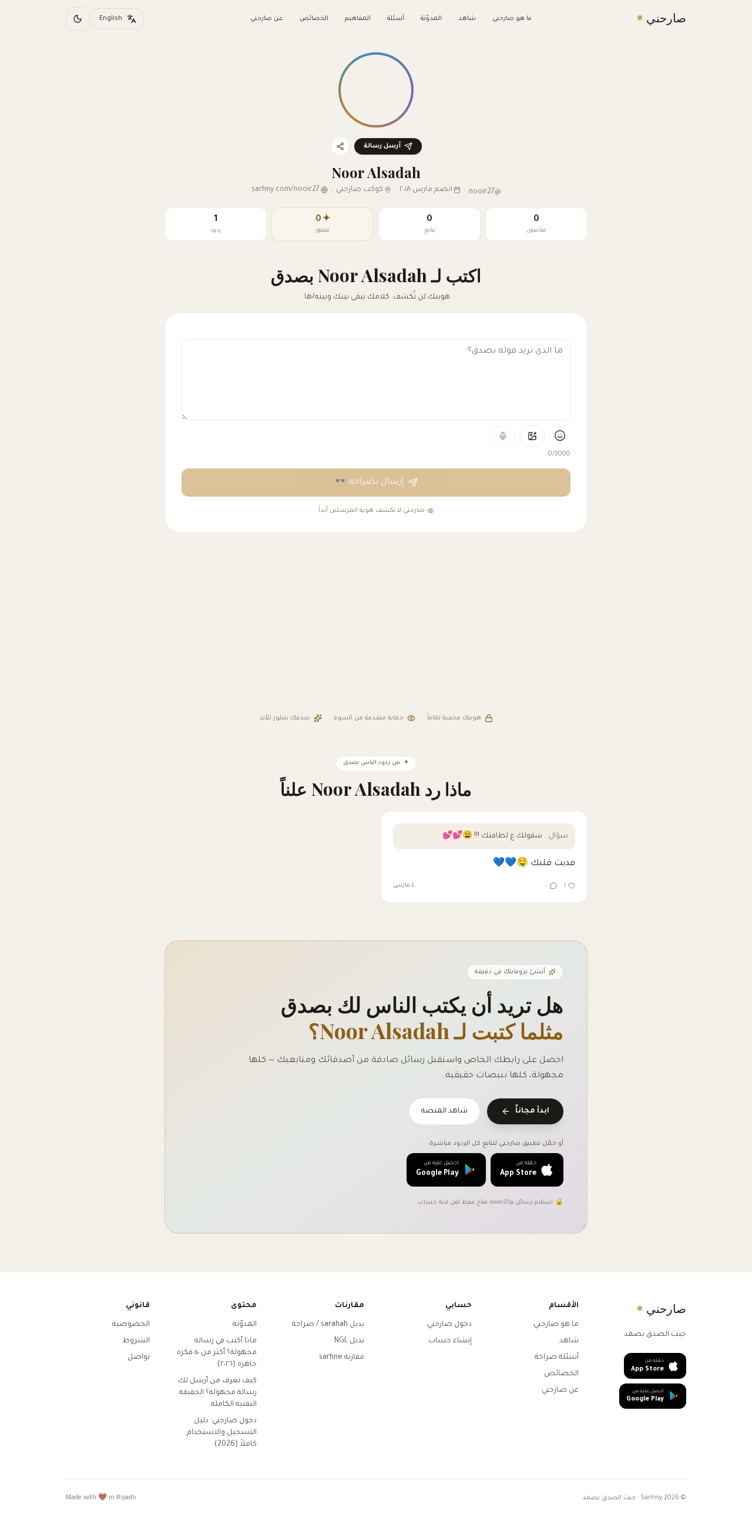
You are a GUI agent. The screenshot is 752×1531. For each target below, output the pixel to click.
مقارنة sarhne (341, 1358)
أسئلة (395, 18)
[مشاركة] (340, 146)
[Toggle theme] (77, 19)
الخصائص (314, 18)
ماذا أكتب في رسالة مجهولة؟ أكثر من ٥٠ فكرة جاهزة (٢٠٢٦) (217, 1353)
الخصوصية (131, 1325)
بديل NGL (349, 1341)
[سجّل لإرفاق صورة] (532, 436)
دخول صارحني (449, 1325)
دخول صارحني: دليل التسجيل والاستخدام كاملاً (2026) (222, 1433)
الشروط (136, 1341)
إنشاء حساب (450, 1341)
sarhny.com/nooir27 (285, 190)
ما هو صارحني (512, 18)
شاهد (467, 18)
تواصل (138, 1358)
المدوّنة (431, 18)
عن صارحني (266, 18)
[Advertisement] (376, 624)
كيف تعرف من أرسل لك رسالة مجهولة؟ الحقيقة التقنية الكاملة (217, 1393)
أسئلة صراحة (557, 1358)
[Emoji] (559, 435)
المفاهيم (358, 18)
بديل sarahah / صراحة (328, 1325)
